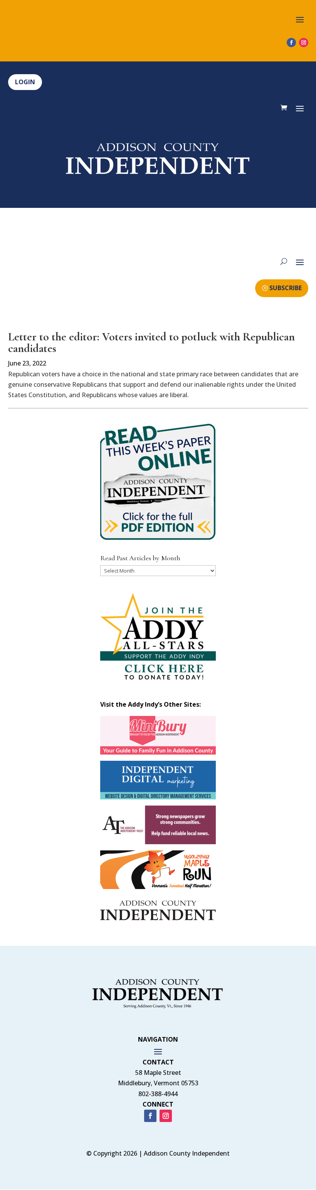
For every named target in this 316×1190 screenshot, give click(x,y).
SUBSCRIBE (285, 288)
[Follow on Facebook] (291, 42)
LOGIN (25, 82)
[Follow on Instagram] (303, 42)
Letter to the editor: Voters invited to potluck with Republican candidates (151, 342)
